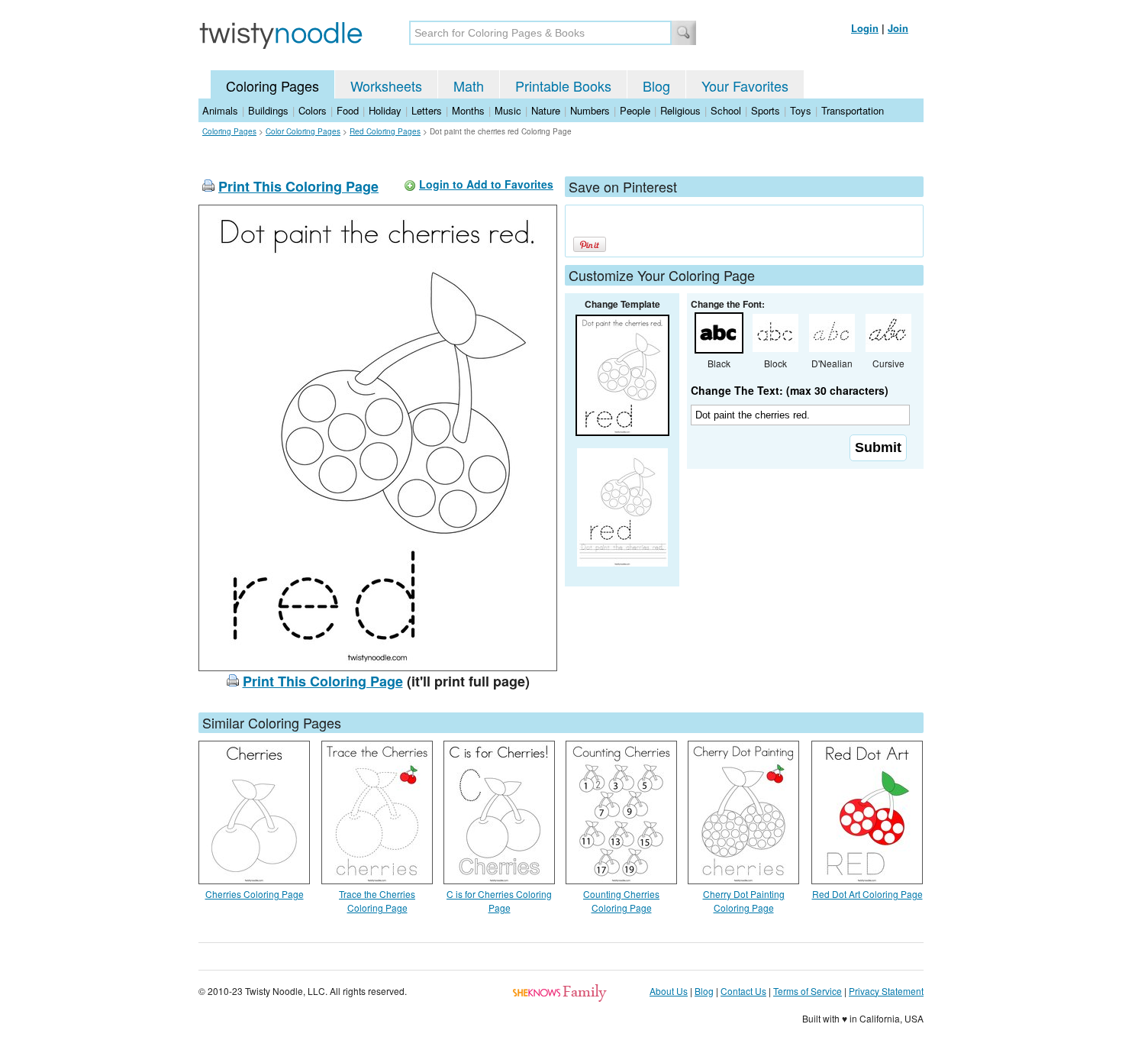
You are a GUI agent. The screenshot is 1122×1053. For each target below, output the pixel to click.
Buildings (268, 110)
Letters (426, 110)
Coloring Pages (272, 85)
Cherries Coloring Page (254, 893)
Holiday (385, 110)
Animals (220, 110)
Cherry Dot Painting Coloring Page (744, 900)
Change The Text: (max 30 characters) (789, 390)
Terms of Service (807, 990)
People (635, 110)
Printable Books (563, 85)
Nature (545, 110)
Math (468, 85)
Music (508, 110)
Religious (680, 110)
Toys (800, 110)
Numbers (590, 110)
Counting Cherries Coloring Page (621, 900)
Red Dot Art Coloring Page (867, 893)
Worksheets (386, 85)
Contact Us (743, 990)
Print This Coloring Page (298, 186)
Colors (312, 110)
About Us (669, 990)
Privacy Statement (886, 990)
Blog (656, 85)
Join (898, 28)
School (726, 110)
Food (348, 110)
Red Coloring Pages (385, 131)
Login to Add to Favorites (486, 184)
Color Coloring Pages (303, 131)
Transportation (852, 110)
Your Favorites (744, 85)
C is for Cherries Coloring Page (499, 900)
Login (865, 28)
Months (468, 110)
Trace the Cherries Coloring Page (377, 900)
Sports (765, 110)
